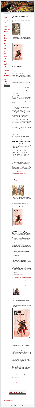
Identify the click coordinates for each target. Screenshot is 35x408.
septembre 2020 (5, 65)
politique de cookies (11, 400)
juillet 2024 (5, 45)
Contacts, (5, 400)
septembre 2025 (5, 38)
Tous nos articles (8, 11)
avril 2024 (5, 47)
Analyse (14, 11)
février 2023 (5, 52)
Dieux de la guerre (5, 72)
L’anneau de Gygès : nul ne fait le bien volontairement (7, 28)
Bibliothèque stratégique (17, 277)
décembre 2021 (5, 60)
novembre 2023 (5, 50)
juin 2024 (4, 46)
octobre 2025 (5, 37)
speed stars (5, 29)
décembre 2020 (5, 63)
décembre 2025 (5, 36)
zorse (4, 31)
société (4, 76)
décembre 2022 (5, 54)
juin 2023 (4, 51)
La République (23, 277)
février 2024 (5, 49)
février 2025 (5, 41)
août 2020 (5, 66)
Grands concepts (18, 11)
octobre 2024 (5, 43)
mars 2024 (5, 48)
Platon (25, 277)
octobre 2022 (5, 55)
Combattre (5, 71)
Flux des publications (6, 80)
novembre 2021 (5, 61)
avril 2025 (5, 39)
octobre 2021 (5, 62)
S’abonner (22, 11)
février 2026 (5, 35)
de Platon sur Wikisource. (21, 173)
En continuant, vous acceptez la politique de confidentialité (17, 392)
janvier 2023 (5, 53)
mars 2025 (5, 40)
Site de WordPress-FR (6, 81)
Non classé (5, 74)
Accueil (4, 11)
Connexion (5, 79)
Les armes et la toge (20, 180)
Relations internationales (6, 75)
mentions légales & (7, 400)
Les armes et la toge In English (6, 398)
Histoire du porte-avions (6, 23)
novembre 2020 (5, 64)
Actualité (11, 11)
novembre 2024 (5, 42)
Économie (5, 73)
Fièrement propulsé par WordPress (20, 405)
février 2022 (5, 59)
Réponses (15, 384)
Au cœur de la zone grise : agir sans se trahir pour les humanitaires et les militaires (7, 20)
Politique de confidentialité (13, 405)
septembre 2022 (5, 56)
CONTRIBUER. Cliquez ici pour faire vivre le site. (8, 395)
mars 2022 (5, 58)
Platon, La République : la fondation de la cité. (20, 171)
